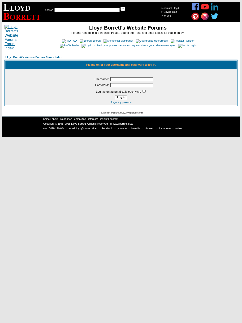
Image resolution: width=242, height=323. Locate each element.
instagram (165, 128)
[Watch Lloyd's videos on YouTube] (205, 10)
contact (114, 119)
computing (80, 119)
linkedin (135, 128)
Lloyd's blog (170, 11)
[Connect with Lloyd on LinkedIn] (214, 10)
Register (189, 40)
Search (96, 40)
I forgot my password (121, 102)
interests (93, 119)
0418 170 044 (57, 128)
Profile (75, 45)
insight (104, 119)
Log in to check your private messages (153, 45)
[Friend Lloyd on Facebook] (195, 10)
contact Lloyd (171, 8)
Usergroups (161, 40)
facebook (107, 128)
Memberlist (127, 40)
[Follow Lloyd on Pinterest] (195, 19)
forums (168, 15)
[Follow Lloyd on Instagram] (205, 19)
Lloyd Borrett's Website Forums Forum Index (33, 57)
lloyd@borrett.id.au (86, 128)
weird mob (66, 119)
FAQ (74, 40)
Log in (193, 45)
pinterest (150, 128)
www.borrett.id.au (123, 123)
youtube (122, 128)
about (55, 119)
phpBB (114, 112)
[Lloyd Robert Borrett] (22, 21)
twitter (178, 128)
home (46, 119)
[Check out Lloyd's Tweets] (214, 19)
